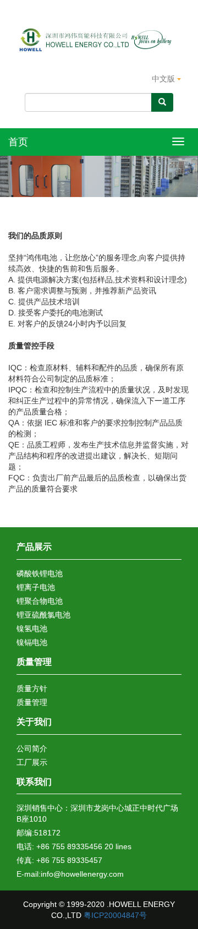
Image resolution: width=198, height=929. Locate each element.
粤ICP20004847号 (115, 915)
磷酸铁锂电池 (39, 573)
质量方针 (31, 688)
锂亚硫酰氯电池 (43, 614)
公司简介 (31, 748)
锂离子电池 (35, 587)
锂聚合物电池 (39, 601)
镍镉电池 (31, 642)
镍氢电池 (31, 628)
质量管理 (34, 661)
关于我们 (34, 721)
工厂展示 (31, 762)
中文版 (164, 78)
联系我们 (34, 781)
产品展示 (34, 546)
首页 (18, 141)
